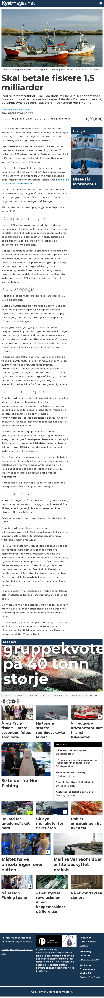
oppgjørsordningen (84, 696)
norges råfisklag (27, 696)
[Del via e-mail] (100, 119)
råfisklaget (61, 696)
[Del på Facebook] (87, 119)
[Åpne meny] (101, 3)
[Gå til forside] (48, 3)
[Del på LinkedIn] (96, 119)
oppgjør (8, 696)
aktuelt (46, 696)
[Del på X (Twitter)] (92, 119)
